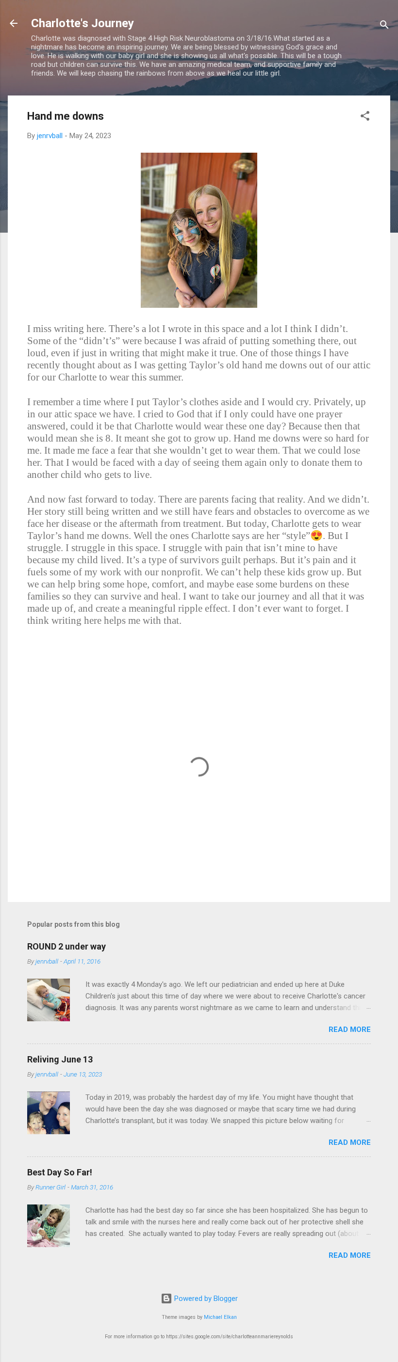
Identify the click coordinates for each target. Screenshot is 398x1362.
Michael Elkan (220, 1317)
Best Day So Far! (59, 1172)
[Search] (384, 26)
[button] (365, 117)
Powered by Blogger (205, 1298)
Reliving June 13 (60, 1059)
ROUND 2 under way (66, 946)
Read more (350, 1029)
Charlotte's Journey (82, 23)
